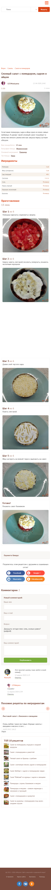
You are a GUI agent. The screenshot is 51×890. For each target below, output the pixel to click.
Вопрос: (7, 624)
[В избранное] (48, 83)
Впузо (3, 68)
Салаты (10, 68)
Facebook (17, 573)
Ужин (13, 156)
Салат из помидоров (22, 68)
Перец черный (7, 186)
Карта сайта (21, 877)
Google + (36, 573)
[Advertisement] (25, 39)
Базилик (5, 193)
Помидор (5, 167)
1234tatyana (16, 685)
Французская (21, 149)
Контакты (32, 877)
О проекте (9, 877)
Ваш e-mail (8, 613)
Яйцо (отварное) (7, 170)
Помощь (42, 877)
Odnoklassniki (37, 579)
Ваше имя (8, 602)
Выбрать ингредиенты (34, 9)
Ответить (18, 678)
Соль (3, 182)
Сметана (5, 178)
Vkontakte (17, 579)
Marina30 (7, 678)
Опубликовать (25, 660)
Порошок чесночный (9, 189)
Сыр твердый (6, 174)
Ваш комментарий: (11, 643)
